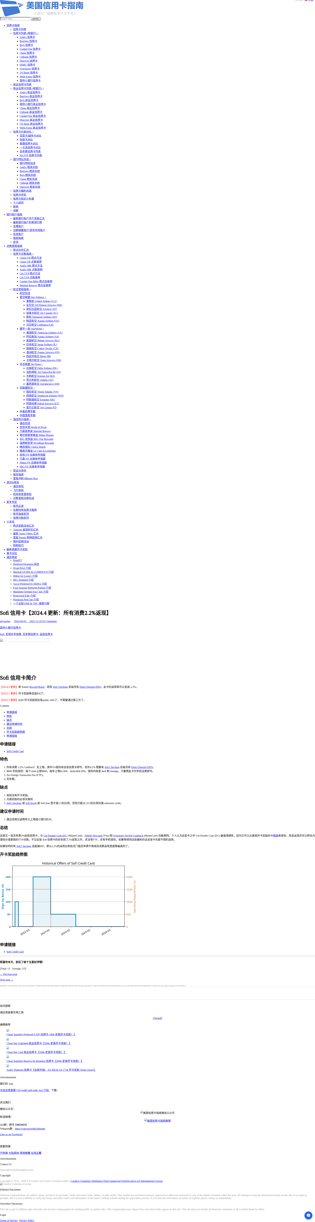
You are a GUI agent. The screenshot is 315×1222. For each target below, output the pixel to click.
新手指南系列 (21, 514)
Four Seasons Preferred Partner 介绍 (32, 587)
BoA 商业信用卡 (29, 100)
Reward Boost (36, 687)
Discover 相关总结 (30, 186)
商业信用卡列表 (22, 84)
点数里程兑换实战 (23, 498)
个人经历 (18, 202)
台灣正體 (36, 1153)
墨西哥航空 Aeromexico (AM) (42, 383)
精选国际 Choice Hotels (33, 447)
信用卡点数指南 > (23, 253)
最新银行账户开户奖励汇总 (29, 218)
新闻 (15, 206)
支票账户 (18, 226)
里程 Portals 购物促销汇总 (27, 537)
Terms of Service (9, 1220)
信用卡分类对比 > (23, 131)
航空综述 (25, 293)
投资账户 (18, 234)
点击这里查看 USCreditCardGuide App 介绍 (24, 1090)
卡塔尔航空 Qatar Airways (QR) (43, 360)
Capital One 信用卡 (30, 49)
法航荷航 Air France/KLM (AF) (43, 372)
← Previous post (8, 974)
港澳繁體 (25, 1153)
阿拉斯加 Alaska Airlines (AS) (42, 336)
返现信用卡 (46, 634)
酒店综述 (25, 423)
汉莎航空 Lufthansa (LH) (40, 324)
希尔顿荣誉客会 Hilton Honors (37, 435)
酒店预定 (12, 557)
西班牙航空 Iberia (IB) (38, 356)
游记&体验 (13, 482)
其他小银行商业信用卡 (33, 104)
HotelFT (17, 560)
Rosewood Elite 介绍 (24, 595)
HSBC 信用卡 (27, 64)
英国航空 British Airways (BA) (43, 340)
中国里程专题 (27, 415)
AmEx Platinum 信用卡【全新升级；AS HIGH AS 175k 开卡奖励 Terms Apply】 (51, 1070)
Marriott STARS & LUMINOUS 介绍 (33, 572)
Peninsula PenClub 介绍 (26, 599)
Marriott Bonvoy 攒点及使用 (35, 285)
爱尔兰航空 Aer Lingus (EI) (41, 407)
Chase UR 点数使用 (31, 261)
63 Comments (49, 621)
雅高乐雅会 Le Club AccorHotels (38, 450)
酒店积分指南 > (22, 419)
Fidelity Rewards (93, 835)
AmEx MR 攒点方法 (31, 265)
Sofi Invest (31, 803)
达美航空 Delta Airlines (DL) (42, 368)
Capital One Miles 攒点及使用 (36, 281)
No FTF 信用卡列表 (31, 155)
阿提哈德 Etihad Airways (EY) (42, 403)
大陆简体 (14, 1153)
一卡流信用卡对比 (30, 147)
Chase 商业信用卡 (30, 108)
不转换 (4, 1153)
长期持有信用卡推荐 (25, 510)
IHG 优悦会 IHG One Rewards (36, 439)
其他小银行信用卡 (30, 80)
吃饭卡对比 (26, 139)
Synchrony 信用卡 (30, 68)
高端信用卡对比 (29, 143)
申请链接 (12, 712)
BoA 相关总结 (28, 175)
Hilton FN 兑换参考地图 (33, 462)
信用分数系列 (21, 517)
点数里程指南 (14, 246)
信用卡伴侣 (19, 194)
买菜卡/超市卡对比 (30, 135)
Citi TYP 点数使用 (30, 277)
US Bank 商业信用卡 (31, 123)
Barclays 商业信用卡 (31, 96)
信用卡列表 (19, 29)
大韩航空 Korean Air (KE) (40, 376)
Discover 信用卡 (29, 60)
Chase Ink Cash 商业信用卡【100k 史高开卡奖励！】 (36, 1052)
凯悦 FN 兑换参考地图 (32, 454)
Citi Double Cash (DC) (55, 835)
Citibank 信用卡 (28, 56)
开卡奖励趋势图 (16, 732)
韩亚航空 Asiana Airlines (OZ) (42, 320)
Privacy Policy (26, 1220)
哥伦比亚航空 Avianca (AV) (41, 309)
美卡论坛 (12, 553)
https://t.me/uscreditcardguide (30, 1128)
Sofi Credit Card (15, 751)
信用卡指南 (13, 25)
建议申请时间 (14, 724)
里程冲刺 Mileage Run (25, 478)
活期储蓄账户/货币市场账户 (29, 230)
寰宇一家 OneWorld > (32, 328)
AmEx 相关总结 (29, 167)
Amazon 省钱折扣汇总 (25, 529)
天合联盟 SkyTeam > (31, 364)
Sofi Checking (60, 687)
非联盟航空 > (27, 387)
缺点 (9, 720)
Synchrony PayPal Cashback (128, 835)
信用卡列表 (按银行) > (26, 33)
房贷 (15, 242)
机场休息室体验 (22, 494)
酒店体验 (18, 486)
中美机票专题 (27, 411)
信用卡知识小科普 (23, 198)
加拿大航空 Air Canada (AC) (42, 313)
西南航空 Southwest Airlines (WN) (45, 395)
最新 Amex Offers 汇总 (26, 533)
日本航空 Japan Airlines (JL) (41, 344)
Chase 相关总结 (28, 179)
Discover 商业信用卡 (31, 120)
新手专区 (12, 502)
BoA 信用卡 (26, 45)
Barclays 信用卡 (28, 41)
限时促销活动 (21, 541)
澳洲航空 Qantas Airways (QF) (43, 352)
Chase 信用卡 (27, 53)
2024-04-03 (20, 621)
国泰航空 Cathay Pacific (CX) (42, 348)
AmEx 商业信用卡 (30, 92)
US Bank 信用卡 (29, 72)
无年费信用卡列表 (30, 151)
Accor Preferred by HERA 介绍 (30, 583)
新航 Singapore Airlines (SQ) (41, 317)
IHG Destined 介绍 (23, 579)
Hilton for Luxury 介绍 (25, 576)
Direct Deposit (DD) (90, 687)
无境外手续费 (13, 634)
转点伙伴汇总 (21, 250)
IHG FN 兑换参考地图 (32, 466)
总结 (9, 728)
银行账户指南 (14, 214)
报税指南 (18, 238)
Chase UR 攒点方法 (31, 257)
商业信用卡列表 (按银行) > (28, 88)
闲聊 (15, 210)
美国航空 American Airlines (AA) (44, 332)
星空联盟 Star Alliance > (33, 297)
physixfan (5, 621)
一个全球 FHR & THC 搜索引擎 (31, 603)
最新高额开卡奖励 (17, 549)
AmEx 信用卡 (27, 37)
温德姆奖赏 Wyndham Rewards (37, 443)
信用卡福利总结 (22, 190)
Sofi (2, 634)
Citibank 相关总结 (30, 183)
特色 (9, 716)
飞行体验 (18, 490)
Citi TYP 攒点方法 (30, 273)
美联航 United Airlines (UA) (41, 301)
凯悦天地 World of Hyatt (33, 427)
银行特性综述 (27, 163)
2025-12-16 (36, 621)
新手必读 (18, 506)
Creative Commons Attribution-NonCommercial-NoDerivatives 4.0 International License (117, 1181)
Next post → (6, 979)
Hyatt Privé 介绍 (22, 568)
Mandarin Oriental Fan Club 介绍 (30, 591)
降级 (275, 835)
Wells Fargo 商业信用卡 (33, 127)
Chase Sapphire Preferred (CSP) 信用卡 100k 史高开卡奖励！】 (41, 1034)
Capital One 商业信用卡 (33, 116)
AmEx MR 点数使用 (31, 269)
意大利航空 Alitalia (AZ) (39, 380)
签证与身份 (19, 470)
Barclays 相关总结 (30, 171)
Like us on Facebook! (11, 1134)
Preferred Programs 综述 (26, 564)
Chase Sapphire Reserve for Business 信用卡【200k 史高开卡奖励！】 (45, 1061)
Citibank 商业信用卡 (31, 112)
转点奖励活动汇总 (23, 525)
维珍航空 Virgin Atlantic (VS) (42, 391)
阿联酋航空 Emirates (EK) (40, 399)
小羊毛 (10, 521)
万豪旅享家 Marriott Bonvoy (35, 431)
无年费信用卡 (30, 634)
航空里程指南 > (22, 289)
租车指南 (18, 474)
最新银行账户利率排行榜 (27, 222)
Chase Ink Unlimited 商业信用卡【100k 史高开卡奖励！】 (39, 1043)
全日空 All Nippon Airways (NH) (44, 305)
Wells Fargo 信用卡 (30, 76)
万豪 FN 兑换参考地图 (32, 458)
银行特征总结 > (22, 159)
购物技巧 (18, 545)
